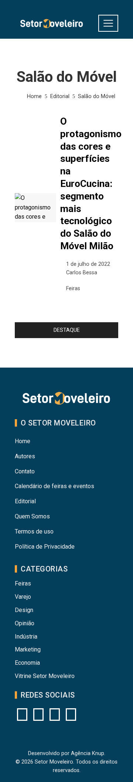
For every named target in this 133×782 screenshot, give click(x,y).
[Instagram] (22, 714)
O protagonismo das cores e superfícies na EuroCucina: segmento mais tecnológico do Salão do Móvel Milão (91, 183)
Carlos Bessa (81, 273)
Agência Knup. (88, 753)
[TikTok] (71, 714)
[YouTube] (38, 714)
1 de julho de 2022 (88, 264)
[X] (55, 714)
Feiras (73, 288)
